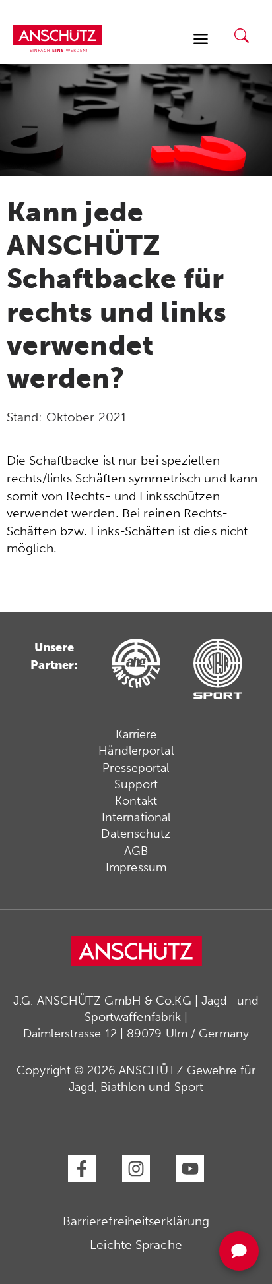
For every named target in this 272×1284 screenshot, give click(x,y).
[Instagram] (136, 1168)
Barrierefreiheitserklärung (136, 1221)
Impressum (136, 867)
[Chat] (239, 1251)
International (136, 817)
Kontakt (136, 801)
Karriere (136, 734)
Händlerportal (135, 751)
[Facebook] (82, 1168)
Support (136, 784)
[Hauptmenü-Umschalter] (200, 38)
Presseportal (135, 768)
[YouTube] (190, 1168)
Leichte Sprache (136, 1244)
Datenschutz (135, 834)
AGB (136, 851)
